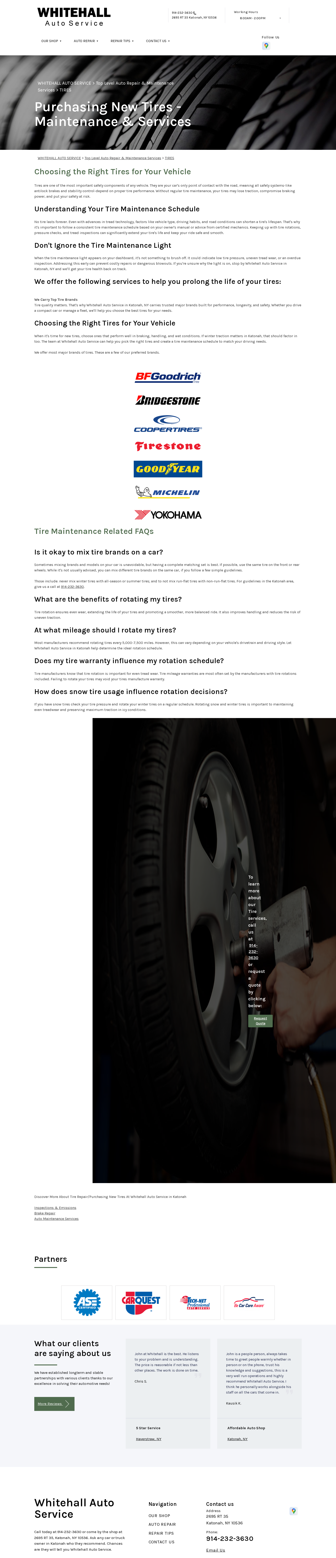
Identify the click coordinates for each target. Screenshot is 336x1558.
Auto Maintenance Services (56, 1218)
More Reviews (50, 1404)
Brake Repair (44, 1213)
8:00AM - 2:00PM (252, 18)
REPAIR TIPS (120, 41)
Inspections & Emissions (55, 1207)
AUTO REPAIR (84, 41)
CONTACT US (156, 41)
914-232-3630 (182, 13)
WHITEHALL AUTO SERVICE (64, 83)
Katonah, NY (237, 1439)
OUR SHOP (49, 41)
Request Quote (260, 1021)
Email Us (215, 1550)
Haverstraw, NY (148, 1439)
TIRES (65, 90)
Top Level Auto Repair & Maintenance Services (123, 158)
